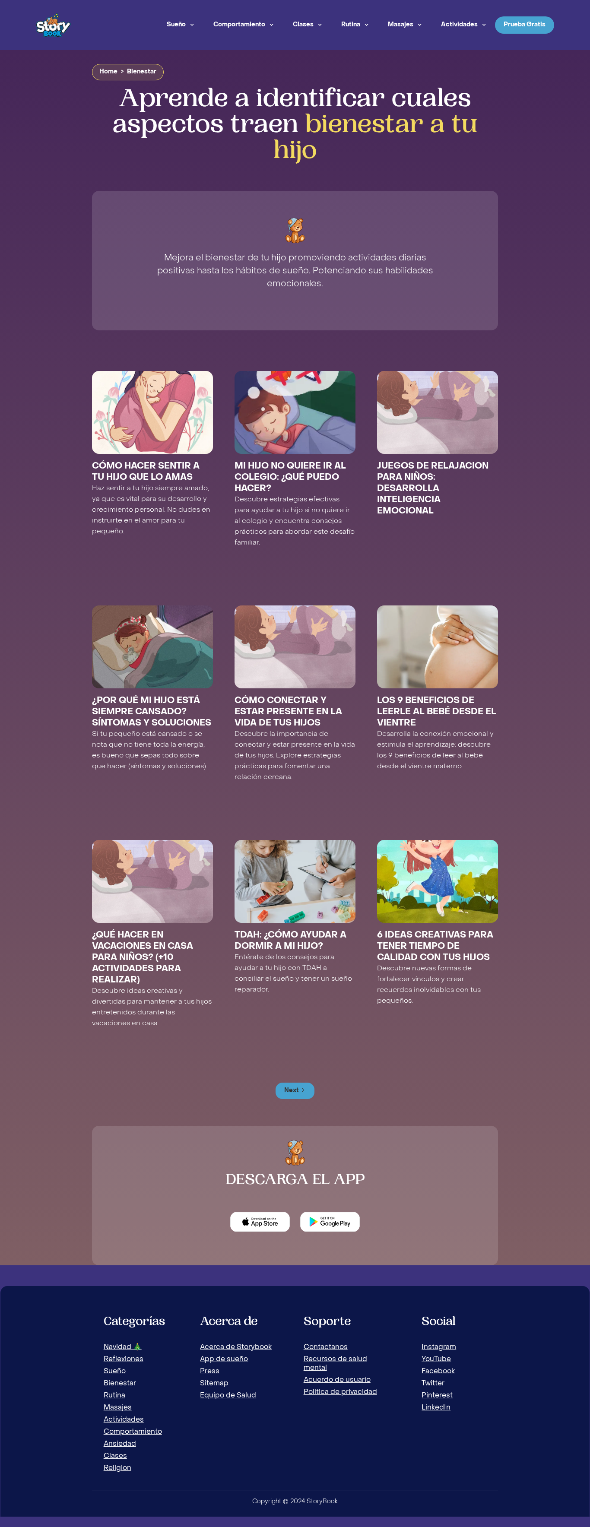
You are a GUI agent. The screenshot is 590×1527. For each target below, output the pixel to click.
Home (108, 72)
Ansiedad (120, 1444)
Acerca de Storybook (236, 1347)
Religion (117, 1468)
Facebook (438, 1371)
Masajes (400, 25)
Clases (303, 25)
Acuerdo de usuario (337, 1380)
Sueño (176, 25)
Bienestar (120, 1383)
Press (209, 1371)
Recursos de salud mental (335, 1364)
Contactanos (326, 1347)
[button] (180, 25)
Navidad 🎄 (123, 1347)
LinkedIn (436, 1407)
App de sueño (224, 1359)
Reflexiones (123, 1359)
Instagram (439, 1347)
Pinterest (437, 1395)
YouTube (436, 1359)
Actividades (459, 25)
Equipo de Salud (228, 1395)
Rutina (350, 25)
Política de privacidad (340, 1392)
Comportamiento (239, 25)
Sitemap (214, 1383)
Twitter (433, 1383)
